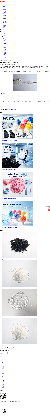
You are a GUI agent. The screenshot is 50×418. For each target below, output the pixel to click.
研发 (2, 17)
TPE (4, 5)
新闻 (2, 20)
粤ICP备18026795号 (17, 401)
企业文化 (4, 24)
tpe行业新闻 (5, 22)
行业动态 (3, 385)
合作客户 (3, 386)
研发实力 (4, 18)
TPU (4, 34)
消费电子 (4, 42)
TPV (4, 7)
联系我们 (3, 387)
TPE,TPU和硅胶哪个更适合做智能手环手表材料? (8, 109)
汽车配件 (4, 13)
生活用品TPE (4, 366)
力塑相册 (4, 27)
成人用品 (4, 11)
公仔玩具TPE (4, 367)
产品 (2, 4)
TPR (4, 6)
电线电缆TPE (4, 368)
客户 (2, 16)
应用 (2, 8)
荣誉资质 (4, 26)
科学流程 (4, 47)
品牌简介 (3, 378)
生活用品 (4, 9)
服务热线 (1, 57)
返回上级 (1, 60)
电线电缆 (4, 38)
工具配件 (4, 12)
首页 (4, 60)
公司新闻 (3, 384)
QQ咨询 (4, 57)
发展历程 (4, 25)
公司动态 (4, 21)
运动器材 (4, 15)
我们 (2, 23)
